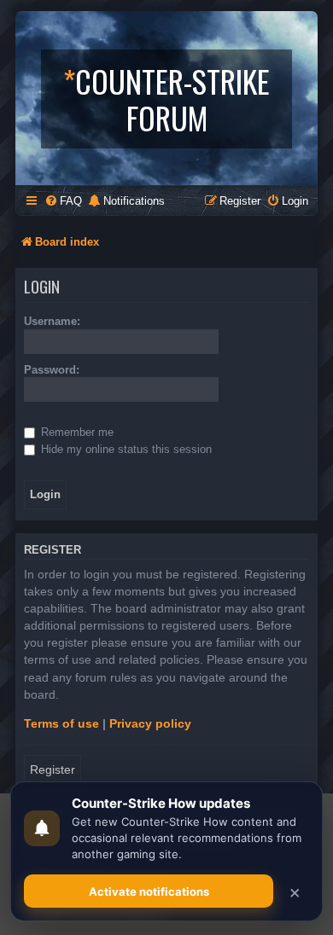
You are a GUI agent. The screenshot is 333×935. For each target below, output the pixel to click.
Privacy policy (150, 723)
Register (52, 769)
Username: (52, 321)
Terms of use (61, 723)
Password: (51, 369)
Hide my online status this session (125, 449)
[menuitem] (63, 201)
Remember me (76, 432)
